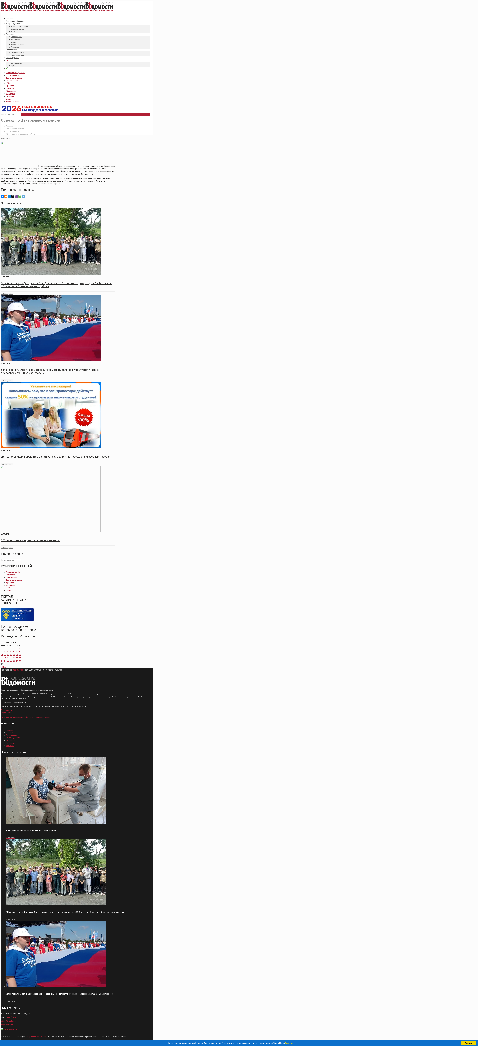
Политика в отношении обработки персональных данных (25, 717)
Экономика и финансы (15, 73)
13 (11, 655)
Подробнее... (290, 1043)
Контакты (10, 746)
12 (8, 655)
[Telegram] (23, 196)
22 (17, 658)
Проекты (10, 86)
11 (5, 655)
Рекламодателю (13, 738)
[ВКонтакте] (2, 196)
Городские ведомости (36, 1036)
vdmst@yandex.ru (8, 1021)
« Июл (3, 667)
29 (17, 661)
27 (11, 661)
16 (20, 655)
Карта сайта (6, 713)
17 (2, 658)
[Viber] (16, 196)
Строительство (12, 80)
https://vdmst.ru (7, 1025)
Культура (10, 96)
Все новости (6, 710)
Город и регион (12, 75)
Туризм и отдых (12, 101)
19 (8, 658)
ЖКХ (8, 83)
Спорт (8, 99)
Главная (9, 126)
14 (14, 655)
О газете (9, 732)
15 (17, 655)
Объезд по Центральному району (20, 134)
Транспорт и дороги (14, 78)
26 (8, 661)
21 (14, 658)
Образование (11, 91)
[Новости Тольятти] (57, 12)
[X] (12, 196)
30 (20, 661)
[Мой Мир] (9, 196)
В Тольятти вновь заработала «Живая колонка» (30, 540)
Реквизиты (10, 743)
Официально (11, 735)
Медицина (10, 94)
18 (5, 658)
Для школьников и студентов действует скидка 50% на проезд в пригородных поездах (55, 456)
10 (2, 655)
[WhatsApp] (19, 196)
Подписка (10, 740)
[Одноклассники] (5, 196)
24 (2, 661)
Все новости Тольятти (15, 129)
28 (14, 661)
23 (20, 658)
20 (11, 658)
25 (5, 661)
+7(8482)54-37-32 (12, 1017)
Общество (10, 88)
